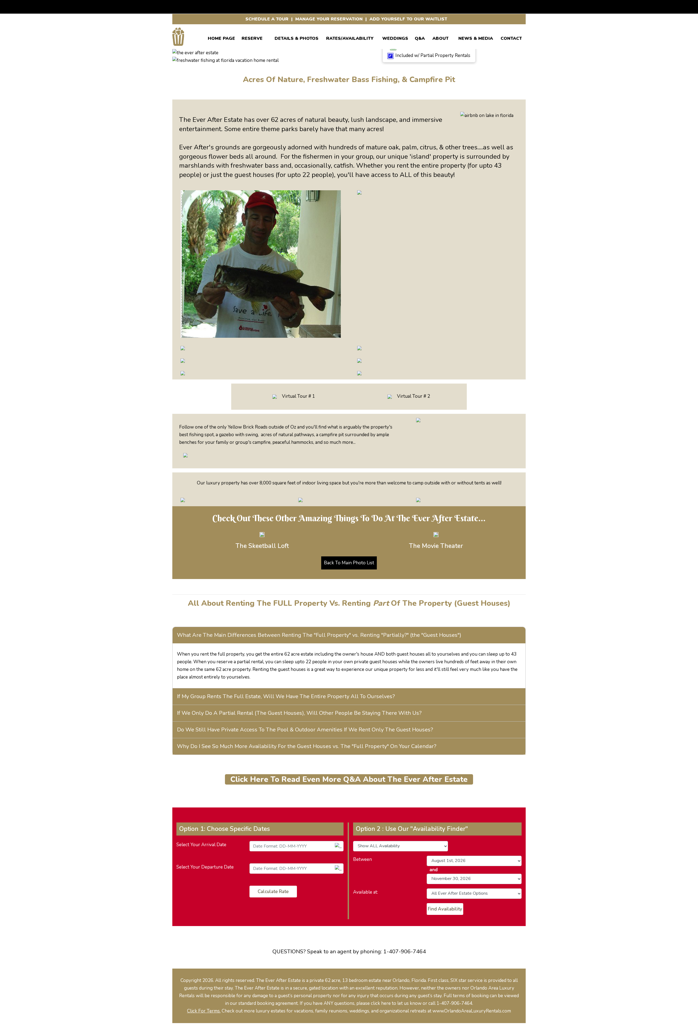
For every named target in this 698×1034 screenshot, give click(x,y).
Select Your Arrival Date (201, 845)
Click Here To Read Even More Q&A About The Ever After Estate (349, 779)
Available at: (365, 892)
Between (362, 859)
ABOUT (440, 37)
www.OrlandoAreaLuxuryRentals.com (471, 1011)
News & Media (475, 37)
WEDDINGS (395, 37)
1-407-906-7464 (404, 951)
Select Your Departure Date (205, 867)
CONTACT (511, 37)
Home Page (221, 37)
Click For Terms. (204, 1011)
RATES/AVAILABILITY (350, 37)
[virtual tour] (274, 396)
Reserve (252, 37)
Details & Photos (296, 37)
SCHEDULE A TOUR (266, 19)
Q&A (420, 37)
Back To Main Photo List (349, 563)
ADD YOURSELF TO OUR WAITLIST (408, 19)
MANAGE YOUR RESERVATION (329, 19)
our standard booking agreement (264, 1003)
